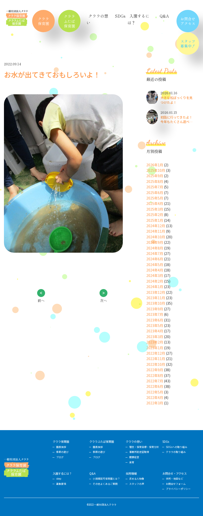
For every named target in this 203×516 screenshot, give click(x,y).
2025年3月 (154, 209)
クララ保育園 (43, 21)
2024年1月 (154, 286)
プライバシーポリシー (178, 489)
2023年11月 (155, 297)
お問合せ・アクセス (174, 473)
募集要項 (61, 484)
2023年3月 (154, 336)
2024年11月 (155, 231)
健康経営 (134, 457)
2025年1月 (154, 220)
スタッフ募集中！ (187, 44)
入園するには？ (62, 473)
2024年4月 (154, 270)
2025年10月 (155, 170)
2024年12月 (155, 225)
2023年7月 (154, 314)
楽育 (131, 462)
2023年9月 (154, 308)
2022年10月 (155, 364)
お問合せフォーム (176, 484)
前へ (41, 300)
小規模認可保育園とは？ (106, 478)
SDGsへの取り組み (176, 447)
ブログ (60, 457)
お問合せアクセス (187, 21)
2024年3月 (154, 275)
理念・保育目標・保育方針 (144, 447)
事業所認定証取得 (139, 452)
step (58, 478)
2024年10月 (155, 236)
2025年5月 (154, 198)
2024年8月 (154, 248)
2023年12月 (155, 292)
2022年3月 (154, 402)
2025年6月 (154, 192)
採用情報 (131, 473)
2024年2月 (154, 281)
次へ (103, 300)
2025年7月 (154, 186)
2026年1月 (154, 164)
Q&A (164, 16)
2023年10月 (155, 303)
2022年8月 (154, 375)
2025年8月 (154, 181)
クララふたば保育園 (69, 21)
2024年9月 (154, 242)
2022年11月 (155, 358)
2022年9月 (154, 369)
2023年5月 (154, 325)
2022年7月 (154, 380)
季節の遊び (62, 452)
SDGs (120, 16)
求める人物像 (136, 478)
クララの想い (134, 441)
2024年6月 (154, 258)
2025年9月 (154, 175)
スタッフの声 (136, 484)
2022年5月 (154, 392)
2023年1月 (154, 347)
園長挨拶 (61, 447)
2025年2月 (154, 214)
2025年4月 (154, 203)
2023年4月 (154, 330)
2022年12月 (155, 353)
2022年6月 (154, 386)
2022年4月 (154, 397)
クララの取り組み (176, 452)
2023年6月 (154, 320)
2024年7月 (154, 253)
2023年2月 (154, 342)
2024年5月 (154, 264)
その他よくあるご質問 (105, 484)
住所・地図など (174, 478)
